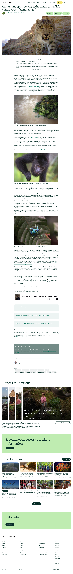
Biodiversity (17, 369)
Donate (59, 2)
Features (30, 2)
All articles (65, 459)
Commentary (25, 369)
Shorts (54, 2)
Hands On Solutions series (62, 422)
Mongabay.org (41, 547)
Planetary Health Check (43, 550)
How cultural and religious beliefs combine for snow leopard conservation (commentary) (35, 307)
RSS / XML (57, 563)
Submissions (22, 552)
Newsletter (9, 524)
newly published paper (34, 86)
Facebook (57, 550)
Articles (49, 2)
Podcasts (39, 2)
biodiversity (51, 198)
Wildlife (49, 372)
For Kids (39, 545)
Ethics (47, 369)
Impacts (21, 549)
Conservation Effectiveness (43, 552)
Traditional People (41, 372)
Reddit (56, 554)
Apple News (58, 561)
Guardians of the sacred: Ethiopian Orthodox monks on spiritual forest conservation (34, 323)
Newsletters (22, 550)
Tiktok (56, 552)
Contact (21, 545)
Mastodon (57, 558)
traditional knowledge (19, 198)
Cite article (66, 13)
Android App (58, 560)
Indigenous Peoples (19, 372)
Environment (41, 369)
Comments (49, 13)
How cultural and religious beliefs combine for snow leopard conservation (35, 149)
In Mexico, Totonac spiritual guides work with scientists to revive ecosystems (32, 315)
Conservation (33, 369)
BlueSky (57, 556)
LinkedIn (57, 543)
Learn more (9, 448)
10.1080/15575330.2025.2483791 (23, 336)
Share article (58, 13)
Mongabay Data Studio (43, 554)
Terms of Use (23, 554)
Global (54, 372)
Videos (34, 2)
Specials (45, 2)
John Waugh (14, 12)
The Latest (4, 554)
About (21, 543)
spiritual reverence (34, 137)
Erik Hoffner (20, 361)
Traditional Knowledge (30, 372)
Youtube (57, 547)
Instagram (57, 545)
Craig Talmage (21, 12)
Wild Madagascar (41, 543)
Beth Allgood (9, 12)
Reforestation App (42, 549)
